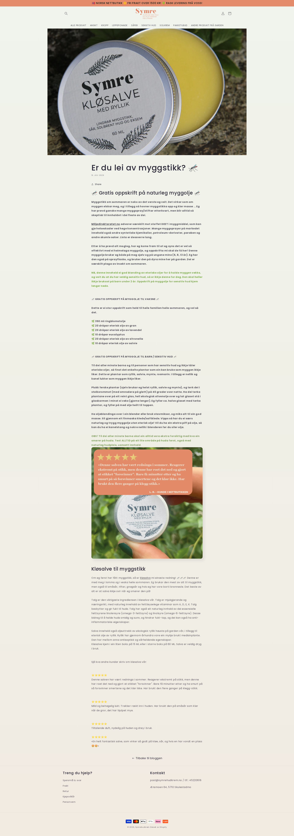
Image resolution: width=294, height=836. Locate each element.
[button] (66, 13)
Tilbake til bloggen (149, 758)
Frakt (65, 785)
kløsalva (145, 578)
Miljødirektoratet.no (105, 224)
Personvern (69, 801)
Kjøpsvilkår (69, 796)
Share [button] (98, 184)
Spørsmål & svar (72, 780)
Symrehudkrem (142, 827)
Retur (66, 791)
